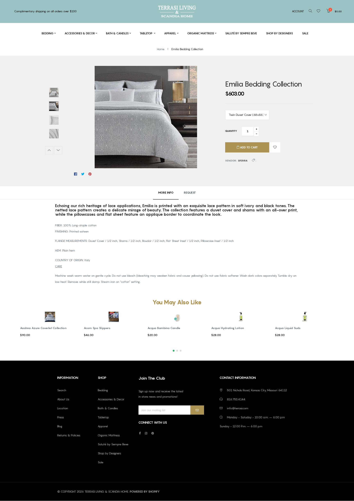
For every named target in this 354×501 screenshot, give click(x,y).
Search (61, 390)
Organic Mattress (109, 435)
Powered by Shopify (145, 491)
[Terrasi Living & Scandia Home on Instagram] (146, 433)
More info (166, 192)
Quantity (231, 130)
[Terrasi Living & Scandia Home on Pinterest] (152, 433)
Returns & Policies (68, 435)
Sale (100, 462)
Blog (59, 426)
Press (60, 417)
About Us (63, 399)
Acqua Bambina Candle (164, 328)
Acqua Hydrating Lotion (227, 328)
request (190, 192)
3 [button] (181, 351)
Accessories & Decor (111, 399)
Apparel (103, 426)
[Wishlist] (319, 11)
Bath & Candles (108, 408)
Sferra (243, 160)
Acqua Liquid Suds (288, 328)
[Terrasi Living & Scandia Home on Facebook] (140, 433)
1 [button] (174, 351)
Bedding (103, 390)
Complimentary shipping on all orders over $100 (45, 11)
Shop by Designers (109, 453)
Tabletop (103, 417)
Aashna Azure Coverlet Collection (43, 328)
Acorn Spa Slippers (97, 328)
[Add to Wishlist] (275, 147)
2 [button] (177, 351)
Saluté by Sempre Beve (113, 444)
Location (62, 408)
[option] (54, 93)
